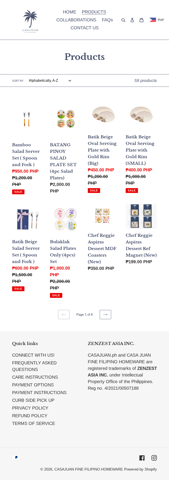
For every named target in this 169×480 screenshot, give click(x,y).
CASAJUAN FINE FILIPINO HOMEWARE (88, 469)
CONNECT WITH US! (33, 355)
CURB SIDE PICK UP (33, 400)
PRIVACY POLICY (30, 408)
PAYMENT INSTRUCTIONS (39, 392)
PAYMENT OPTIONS (33, 384)
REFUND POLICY (29, 415)
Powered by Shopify (140, 469)
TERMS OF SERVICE (33, 423)
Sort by (18, 80)
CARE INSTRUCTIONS (35, 377)
